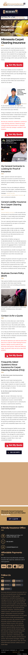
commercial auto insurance (17, 611)
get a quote (13, 519)
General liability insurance (7, 212)
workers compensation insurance (9, 613)
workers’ (9, 195)
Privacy (19, 654)
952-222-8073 (15, 452)
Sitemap (24, 654)
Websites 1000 (16, 652)
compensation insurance (17, 195)
